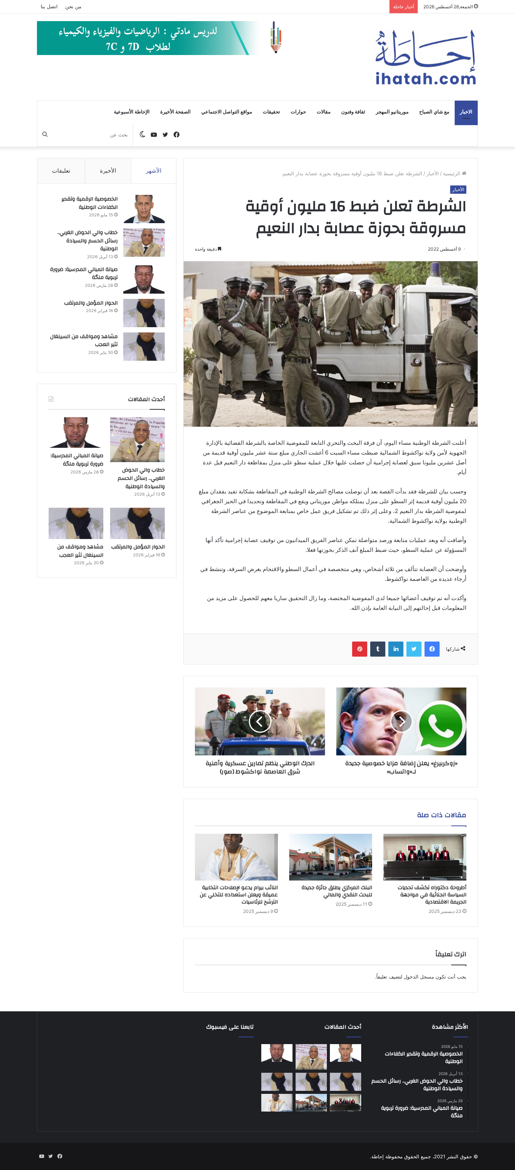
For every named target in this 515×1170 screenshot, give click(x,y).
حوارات (298, 112)
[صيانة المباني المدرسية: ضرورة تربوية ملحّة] (144, 279)
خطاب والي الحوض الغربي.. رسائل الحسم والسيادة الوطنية (87, 241)
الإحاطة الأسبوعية (132, 112)
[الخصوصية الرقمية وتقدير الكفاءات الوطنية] (144, 209)
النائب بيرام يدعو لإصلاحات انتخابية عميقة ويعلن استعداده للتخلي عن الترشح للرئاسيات (239, 895)
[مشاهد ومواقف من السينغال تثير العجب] (144, 346)
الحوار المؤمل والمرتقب (91, 303)
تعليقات (61, 170)
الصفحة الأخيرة (175, 112)
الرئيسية (452, 173)
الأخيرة (108, 170)
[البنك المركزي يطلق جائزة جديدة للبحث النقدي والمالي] (330, 857)
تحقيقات (271, 112)
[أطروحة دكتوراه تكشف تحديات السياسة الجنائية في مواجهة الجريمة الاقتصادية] (424, 857)
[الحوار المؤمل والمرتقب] (144, 313)
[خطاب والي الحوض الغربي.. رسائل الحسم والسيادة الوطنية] (144, 242)
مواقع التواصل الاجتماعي (226, 112)
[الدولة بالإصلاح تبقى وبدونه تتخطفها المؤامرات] (277, 1082)
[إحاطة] (425, 57)
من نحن (73, 6)
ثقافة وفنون (353, 112)
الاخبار (466, 112)
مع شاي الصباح (434, 112)
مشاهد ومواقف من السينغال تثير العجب (84, 341)
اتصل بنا (49, 6)
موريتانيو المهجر (392, 112)
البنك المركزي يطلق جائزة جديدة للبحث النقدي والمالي (337, 891)
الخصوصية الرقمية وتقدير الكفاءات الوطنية (89, 203)
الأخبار (432, 173)
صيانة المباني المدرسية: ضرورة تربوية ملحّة (84, 274)
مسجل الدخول (419, 977)
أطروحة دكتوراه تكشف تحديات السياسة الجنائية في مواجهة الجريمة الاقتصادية (432, 895)
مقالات (324, 112)
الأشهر (153, 170)
